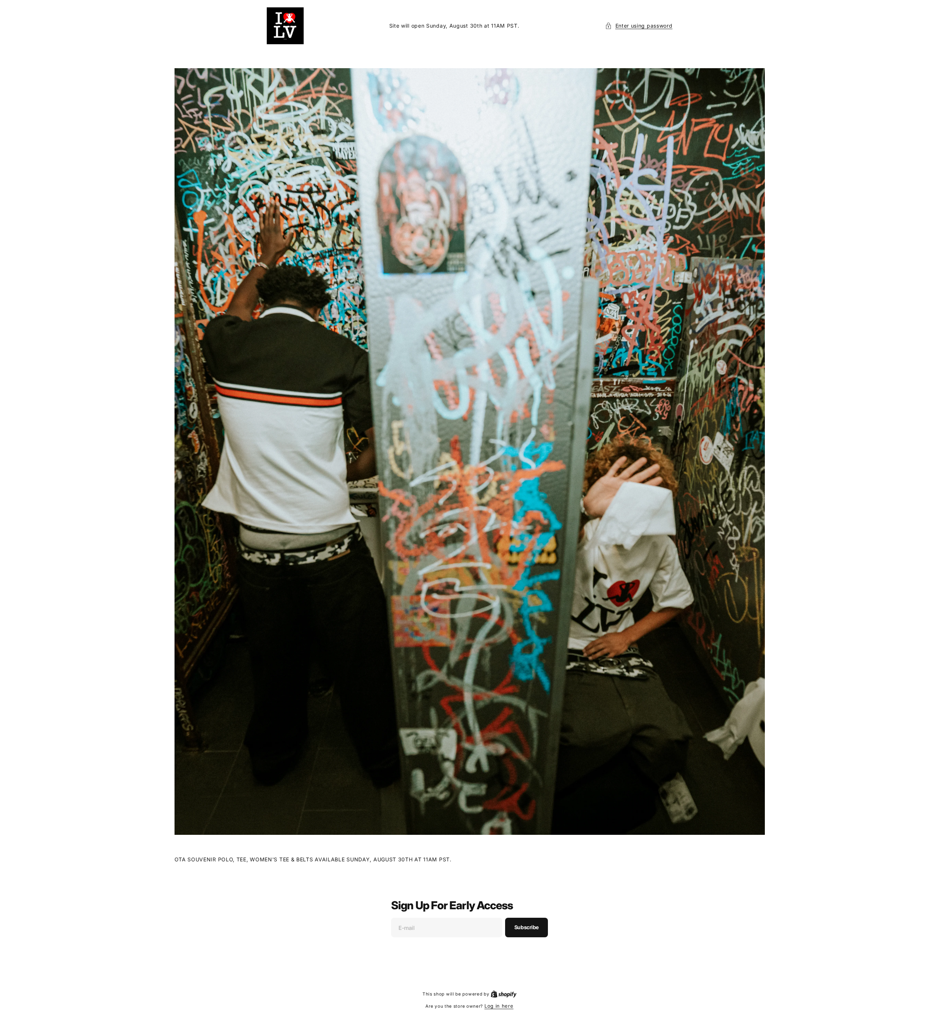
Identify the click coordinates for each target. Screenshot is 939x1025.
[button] (639, 25)
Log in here (499, 1006)
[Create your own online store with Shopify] (504, 994)
